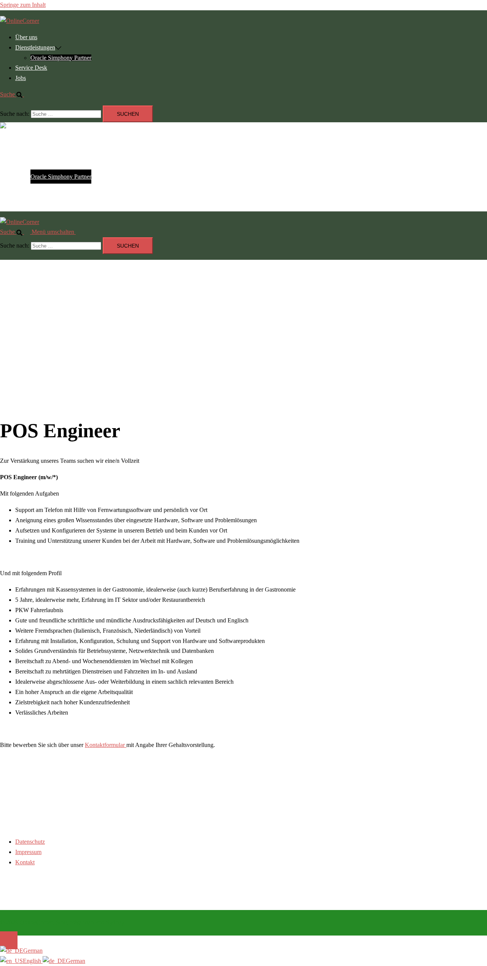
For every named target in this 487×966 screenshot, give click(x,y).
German (33, 950)
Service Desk (31, 67)
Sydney (115, 922)
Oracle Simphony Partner (60, 57)
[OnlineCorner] (19, 21)
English (33, 961)
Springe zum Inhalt (23, 5)
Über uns (26, 37)
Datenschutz (30, 841)
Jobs (20, 78)
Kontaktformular (105, 745)
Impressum (28, 852)
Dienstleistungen (35, 47)
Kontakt (25, 862)
